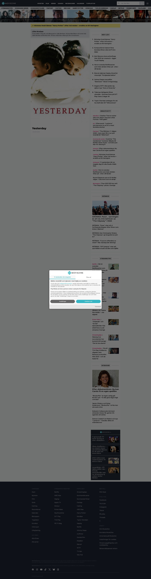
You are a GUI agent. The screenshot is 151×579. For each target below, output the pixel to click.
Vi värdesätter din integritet (62, 277)
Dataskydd (98, 306)
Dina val (88, 277)
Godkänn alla (88, 301)
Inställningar (62, 301)
